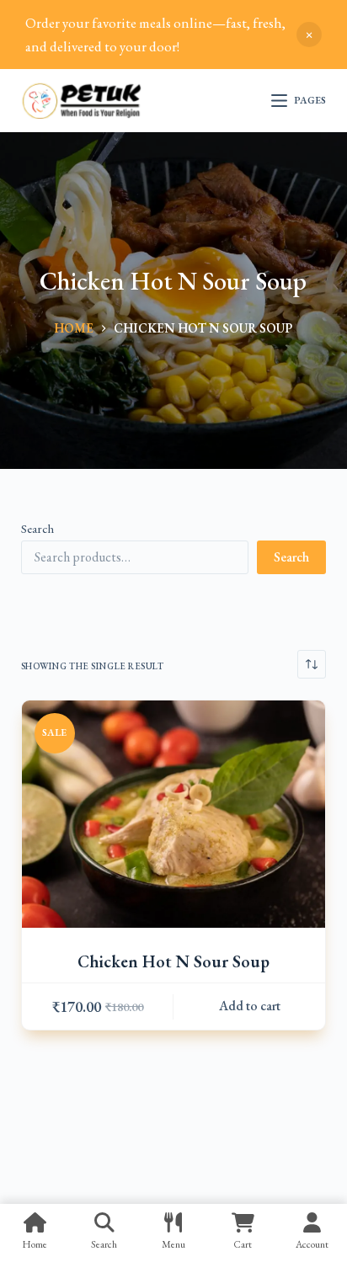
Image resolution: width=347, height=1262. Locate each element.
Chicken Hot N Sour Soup (173, 961)
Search (37, 528)
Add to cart (249, 1005)
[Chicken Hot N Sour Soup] (174, 814)
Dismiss (309, 34)
